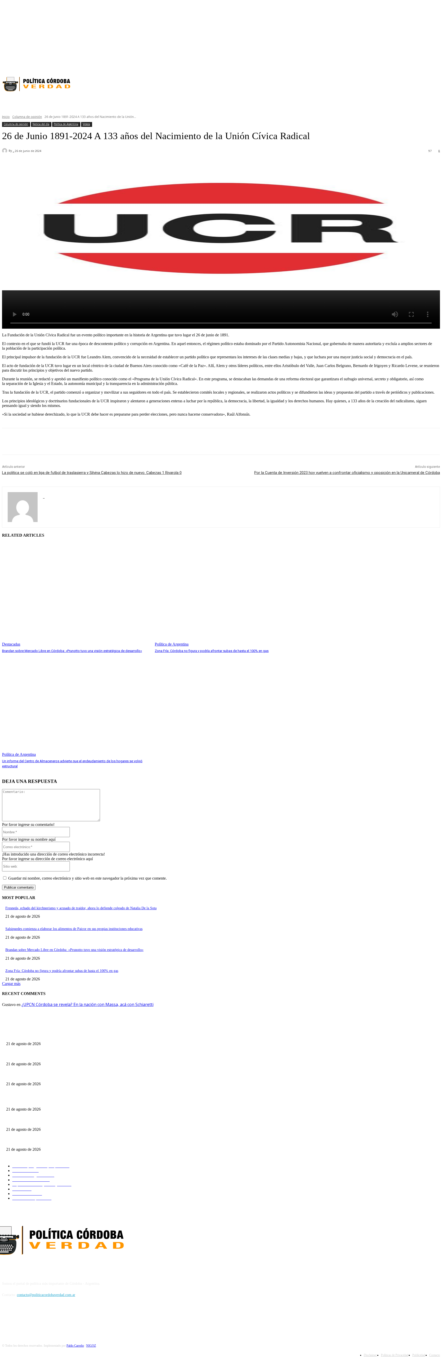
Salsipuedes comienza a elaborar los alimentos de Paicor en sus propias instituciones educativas (73, 929)
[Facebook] (419, 64)
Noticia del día (40, 124)
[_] (5, 150)
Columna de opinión (27, 117)
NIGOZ (91, 1345)
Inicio (6, 117)
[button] (266, 102)
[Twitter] (437, 64)
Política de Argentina (66, 124)
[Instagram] (428, 64)
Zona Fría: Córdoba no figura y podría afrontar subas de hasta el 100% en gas (212, 651)
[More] (147, 164)
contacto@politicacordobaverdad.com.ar (46, 1295)
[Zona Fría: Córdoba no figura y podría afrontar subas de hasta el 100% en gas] (228, 595)
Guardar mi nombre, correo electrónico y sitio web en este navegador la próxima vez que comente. (87, 878)
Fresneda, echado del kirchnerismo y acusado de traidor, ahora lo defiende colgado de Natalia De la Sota (81, 908)
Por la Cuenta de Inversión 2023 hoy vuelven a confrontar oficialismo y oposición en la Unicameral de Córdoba (347, 472)
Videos (86, 124)
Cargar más (11, 983)
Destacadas (11, 644)
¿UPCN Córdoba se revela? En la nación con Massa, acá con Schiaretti (87, 1004)
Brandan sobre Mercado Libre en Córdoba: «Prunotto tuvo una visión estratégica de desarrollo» (72, 651)
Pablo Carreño (75, 1345)
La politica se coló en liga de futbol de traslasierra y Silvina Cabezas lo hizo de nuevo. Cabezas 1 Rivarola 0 (92, 472)
